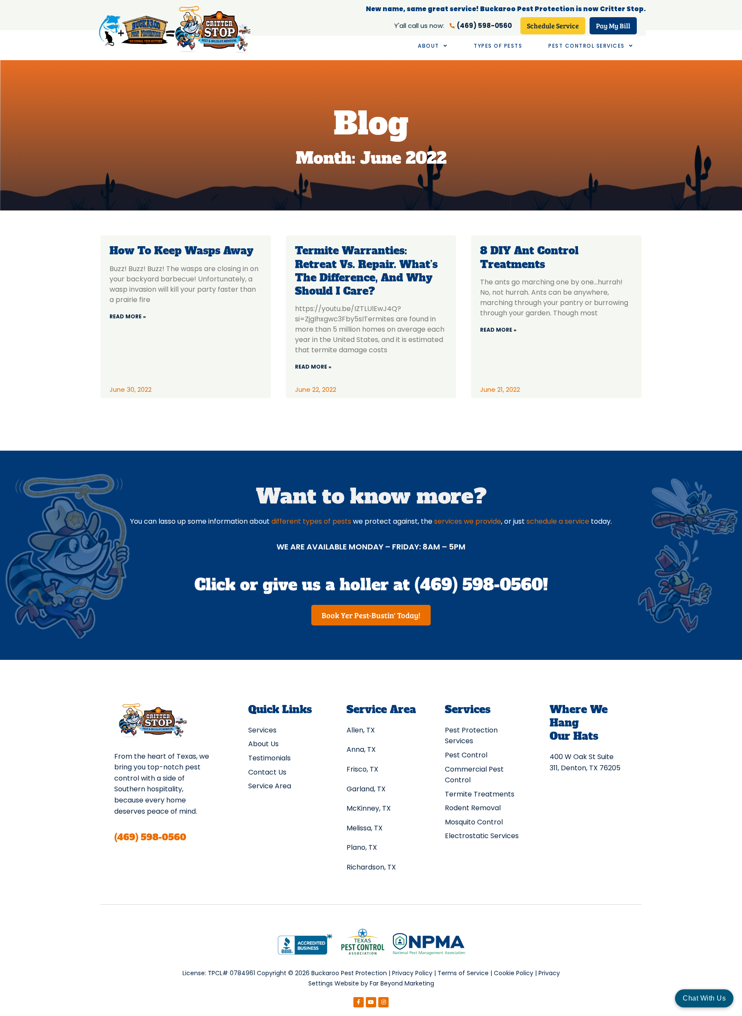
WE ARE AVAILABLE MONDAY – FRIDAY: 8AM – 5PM (371, 546)
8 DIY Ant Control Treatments (529, 257)
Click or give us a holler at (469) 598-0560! (371, 584)
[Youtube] (371, 1002)
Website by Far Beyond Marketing (384, 983)
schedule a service (557, 521)
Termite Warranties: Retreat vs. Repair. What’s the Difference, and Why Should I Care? (366, 271)
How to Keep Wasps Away (181, 251)
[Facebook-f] (358, 1002)
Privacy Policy (412, 973)
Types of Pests (498, 45)
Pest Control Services (586, 45)
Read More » (127, 316)
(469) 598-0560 (150, 837)
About (428, 45)
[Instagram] (383, 1002)
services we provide (467, 521)
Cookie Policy (513, 973)
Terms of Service (463, 973)
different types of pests (311, 521)
